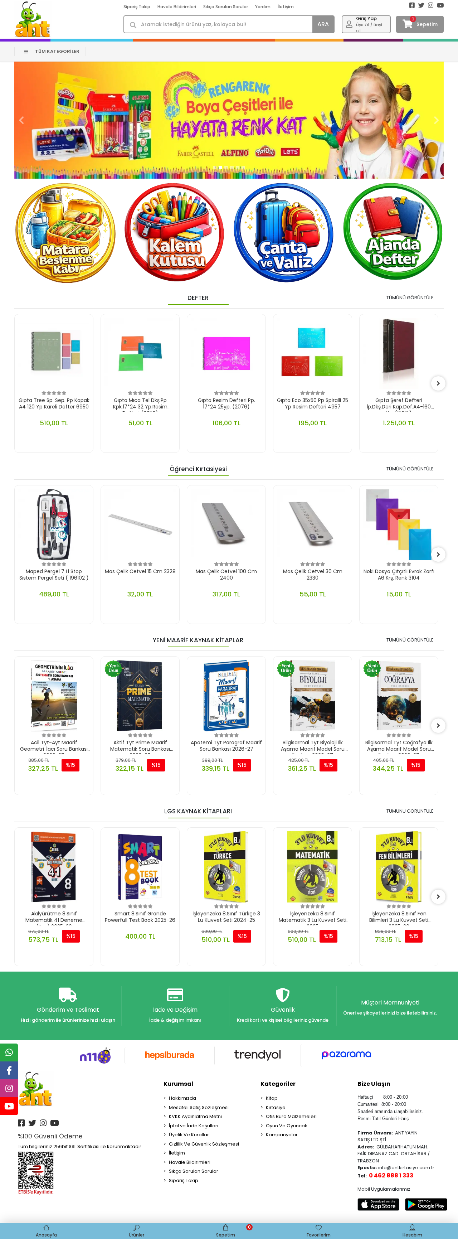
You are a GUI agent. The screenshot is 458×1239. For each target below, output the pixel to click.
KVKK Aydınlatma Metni (195, 1116)
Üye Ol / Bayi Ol (369, 28)
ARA (323, 24)
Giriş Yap (366, 18)
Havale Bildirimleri (176, 7)
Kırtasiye (276, 1107)
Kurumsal (178, 1084)
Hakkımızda (182, 1098)
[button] (21, 120)
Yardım (263, 7)
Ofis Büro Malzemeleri (291, 1116)
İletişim (286, 7)
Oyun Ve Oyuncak (286, 1125)
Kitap (272, 1098)
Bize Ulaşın (373, 1084)
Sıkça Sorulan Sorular (225, 7)
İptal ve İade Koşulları (193, 1125)
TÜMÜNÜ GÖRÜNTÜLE (410, 297)
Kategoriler (278, 1084)
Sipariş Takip (136, 7)
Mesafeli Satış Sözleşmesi (199, 1107)
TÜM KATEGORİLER (57, 51)
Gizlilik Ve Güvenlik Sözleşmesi (204, 1144)
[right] (438, 383)
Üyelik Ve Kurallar (189, 1134)
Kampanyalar (282, 1134)
